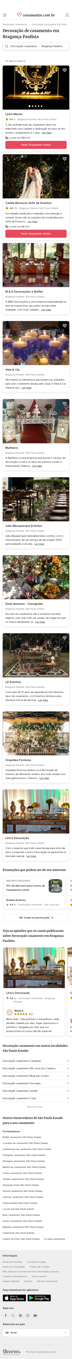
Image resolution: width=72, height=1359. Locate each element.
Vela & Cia (12, 369)
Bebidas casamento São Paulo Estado (23, 1227)
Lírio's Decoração (17, 838)
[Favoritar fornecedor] (64, 70)
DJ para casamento (54, 1239)
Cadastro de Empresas (15, 1276)
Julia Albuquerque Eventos (23, 526)
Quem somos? (39, 1276)
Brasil (14, 1332)
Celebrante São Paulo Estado (18, 1233)
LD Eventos (13, 682)
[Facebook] (6, 1316)
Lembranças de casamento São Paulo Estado (27, 1149)
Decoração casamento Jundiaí (20, 1091)
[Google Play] (39, 1300)
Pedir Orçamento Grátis (36, 145)
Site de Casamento (47, 1281)
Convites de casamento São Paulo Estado (25, 1143)
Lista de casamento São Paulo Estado (23, 1197)
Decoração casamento (15, 24)
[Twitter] (13, 1316)
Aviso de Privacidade (14, 1266)
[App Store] (14, 1300)
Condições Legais (36, 1262)
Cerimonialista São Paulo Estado (20, 1203)
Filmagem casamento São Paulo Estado (24, 1161)
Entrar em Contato (12, 1262)
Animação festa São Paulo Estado (21, 1185)
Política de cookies (40, 1266)
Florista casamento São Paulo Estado (23, 1191)
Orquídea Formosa (18, 760)
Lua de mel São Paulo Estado (18, 1209)
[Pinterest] (20, 1316)
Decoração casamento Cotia (19, 1098)
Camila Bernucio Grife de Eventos (28, 203)
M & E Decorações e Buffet (24, 291)
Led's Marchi (13, 114)
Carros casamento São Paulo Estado (22, 1173)
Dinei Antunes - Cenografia (24, 604)
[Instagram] (28, 1316)
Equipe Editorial (11, 1281)
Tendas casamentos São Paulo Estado (23, 1179)
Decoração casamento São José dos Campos (29, 1068)
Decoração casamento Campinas (22, 1061)
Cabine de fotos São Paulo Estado (21, 1239)
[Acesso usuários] (67, 15)
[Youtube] (35, 1316)
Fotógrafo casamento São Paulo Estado (24, 1155)
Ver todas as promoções (34, 917)
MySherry (11, 448)
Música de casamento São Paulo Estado (24, 1167)
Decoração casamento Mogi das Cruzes (26, 1076)
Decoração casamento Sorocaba (22, 1083)
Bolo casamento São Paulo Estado (21, 1215)
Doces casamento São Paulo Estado (22, 1221)
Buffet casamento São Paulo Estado (22, 1137)
